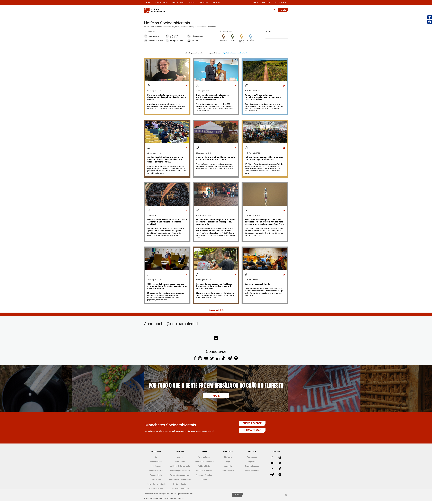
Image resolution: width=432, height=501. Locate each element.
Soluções (195, 41)
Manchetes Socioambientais (180, 479)
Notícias (216, 3)
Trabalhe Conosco (252, 466)
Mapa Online (180, 461)
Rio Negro (223, 40)
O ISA (148, 3)
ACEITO (237, 495)
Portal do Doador (260, 3)
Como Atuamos (161, 3)
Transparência (156, 479)
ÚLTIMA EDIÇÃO (252, 430)
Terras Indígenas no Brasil (180, 475)
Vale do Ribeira (241, 41)
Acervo (192, 3)
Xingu (233, 40)
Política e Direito (197, 36)
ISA (156, 457)
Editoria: (268, 31)
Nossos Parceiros (156, 470)
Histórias (204, 3)
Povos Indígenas (154, 36)
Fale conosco (252, 457)
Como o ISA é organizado (156, 484)
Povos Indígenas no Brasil (180, 470)
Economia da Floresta (155, 41)
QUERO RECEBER (252, 423)
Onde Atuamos (178, 3)
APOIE (283, 10)
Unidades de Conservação (180, 466)
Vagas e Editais (156, 475)
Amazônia (250, 40)
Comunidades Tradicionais (174, 36)
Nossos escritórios (252, 470)
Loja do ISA (279, 3)
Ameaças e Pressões (177, 41)
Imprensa (251, 461)
